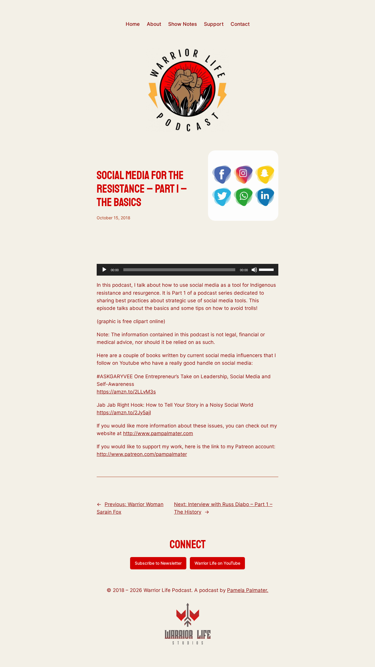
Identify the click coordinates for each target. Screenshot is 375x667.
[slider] (267, 269)
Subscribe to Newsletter (158, 563)
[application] (187, 270)
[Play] (104, 270)
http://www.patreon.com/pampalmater (142, 454)
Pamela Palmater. (247, 590)
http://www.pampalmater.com (158, 433)
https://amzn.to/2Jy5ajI (124, 412)
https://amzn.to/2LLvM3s (126, 392)
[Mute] (254, 270)
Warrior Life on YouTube (217, 563)
